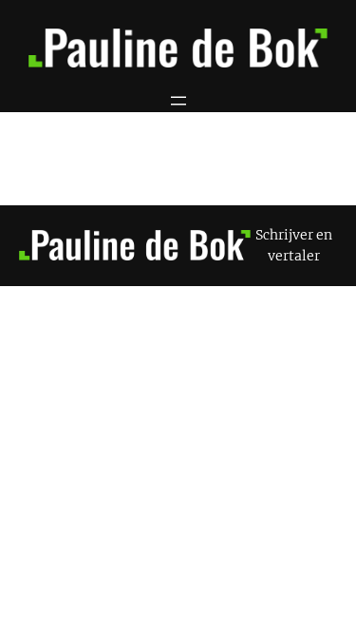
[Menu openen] (178, 100)
